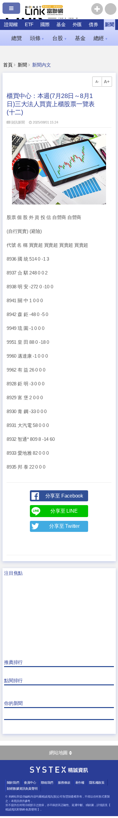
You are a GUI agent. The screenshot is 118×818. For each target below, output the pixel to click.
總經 (100, 38)
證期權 (11, 24)
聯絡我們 (47, 782)
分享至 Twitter (64, 526)
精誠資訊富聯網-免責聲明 (21, 809)
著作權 (79, 782)
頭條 (37, 38)
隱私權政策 (96, 782)
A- (97, 82)
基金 (61, 24)
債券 (93, 24)
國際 (45, 24)
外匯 (77, 24)
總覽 (16, 38)
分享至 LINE (63, 511)
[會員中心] (110, 9)
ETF (29, 24)
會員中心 (30, 782)
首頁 (8, 64)
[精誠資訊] (59, 771)
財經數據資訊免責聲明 (22, 788)
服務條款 (64, 782)
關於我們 (13, 782)
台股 (59, 38)
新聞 (109, 24)
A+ (107, 81)
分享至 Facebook (64, 495)
